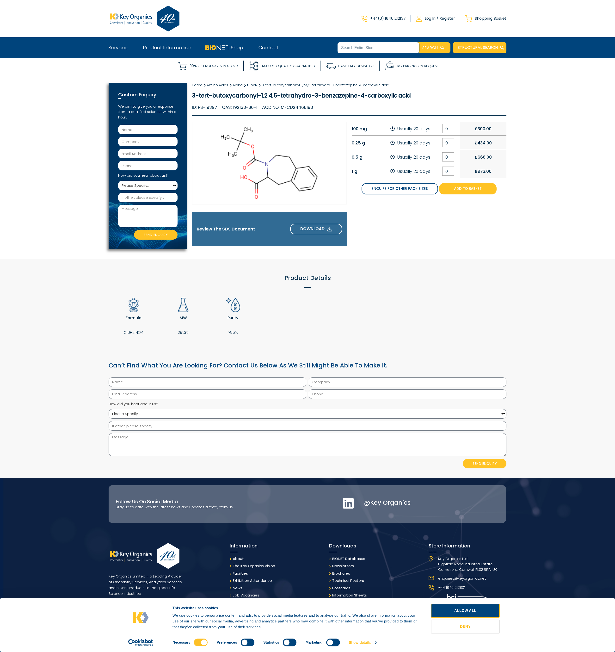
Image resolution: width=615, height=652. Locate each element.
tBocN (252, 85)
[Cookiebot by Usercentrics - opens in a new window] (141, 642)
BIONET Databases (348, 558)
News (237, 587)
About (238, 558)
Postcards (341, 587)
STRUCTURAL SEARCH (478, 47)
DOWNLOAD (313, 229)
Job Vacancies (246, 595)
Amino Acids (217, 85)
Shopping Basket (490, 18)
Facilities (240, 573)
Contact (268, 47)
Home (197, 85)
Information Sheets (349, 595)
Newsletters (343, 565)
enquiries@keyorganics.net (462, 578)
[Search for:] (378, 47)
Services (118, 47)
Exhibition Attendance (252, 580)
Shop (237, 47)
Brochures (341, 573)
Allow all (465, 611)
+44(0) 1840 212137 (388, 18)
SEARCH (430, 47)
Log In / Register (440, 18)
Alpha (238, 85)
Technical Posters (348, 580)
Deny (465, 626)
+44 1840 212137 (451, 587)
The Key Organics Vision (254, 565)
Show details (360, 642)
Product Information (167, 47)
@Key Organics (387, 502)
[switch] (247, 642)
